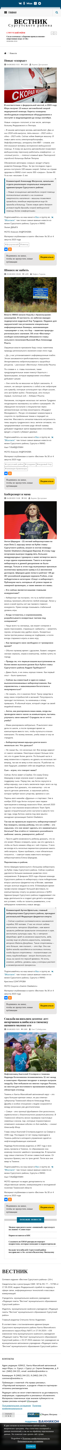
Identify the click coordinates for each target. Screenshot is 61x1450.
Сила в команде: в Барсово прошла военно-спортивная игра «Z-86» (26, 37)
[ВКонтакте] (6, 249)
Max (29, 3)
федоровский (13, 245)
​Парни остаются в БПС (19, 1235)
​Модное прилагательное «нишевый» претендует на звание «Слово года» (32, 1228)
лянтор (25, 245)
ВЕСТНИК (30, 22)
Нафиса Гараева (38, 274)
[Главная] (5, 53)
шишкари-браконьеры (17, 469)
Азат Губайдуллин (38, 1029)
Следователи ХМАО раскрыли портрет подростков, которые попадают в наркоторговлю (32, 1242)
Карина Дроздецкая (40, 65)
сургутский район (15, 464)
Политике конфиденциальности (36, 1439)
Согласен (31, 1446)
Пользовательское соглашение (16, 1405)
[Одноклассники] (10, 249)
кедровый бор (44, 464)
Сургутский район (16, 33)
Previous (52, 33)
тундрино (30, 464)
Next (55, 33)
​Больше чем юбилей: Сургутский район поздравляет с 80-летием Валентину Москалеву (31, 1250)
